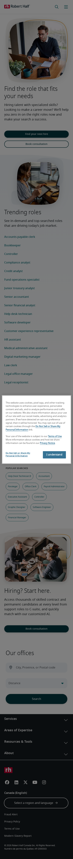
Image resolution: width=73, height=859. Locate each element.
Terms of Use (55, 436)
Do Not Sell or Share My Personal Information (18, 454)
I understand (54, 454)
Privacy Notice (47, 443)
